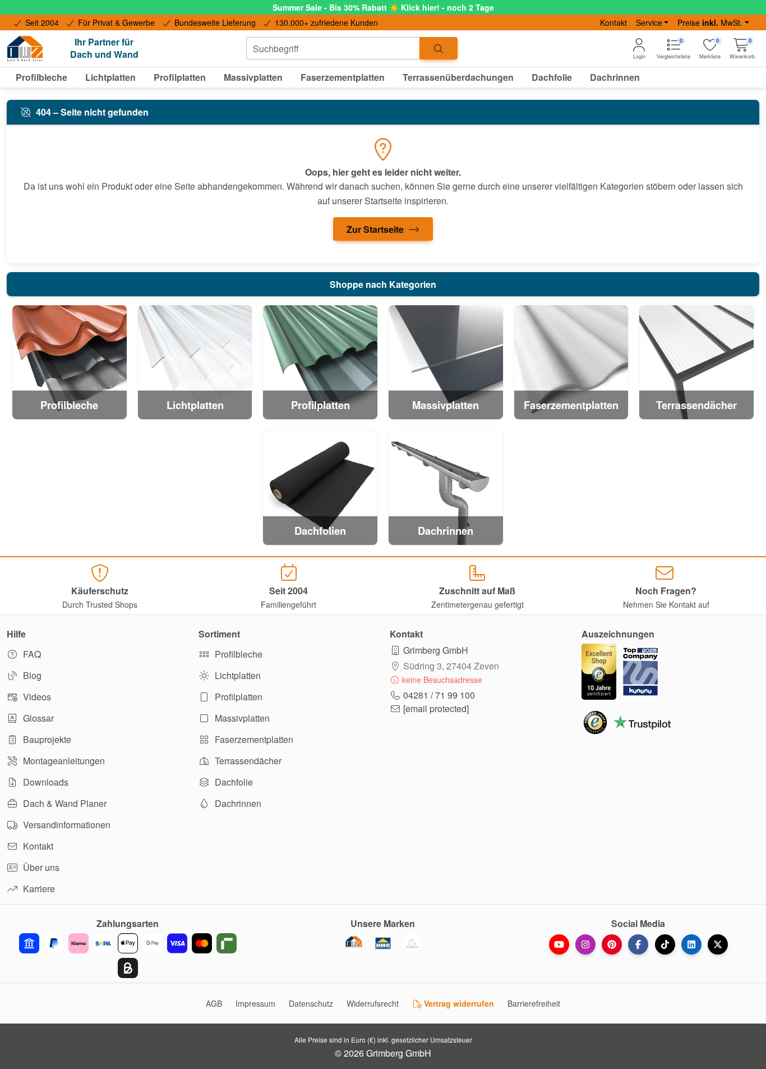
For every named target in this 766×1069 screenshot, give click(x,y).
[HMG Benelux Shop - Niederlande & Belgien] (383, 943)
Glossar (37, 718)
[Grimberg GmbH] (412, 943)
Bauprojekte (46, 739)
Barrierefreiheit (533, 1003)
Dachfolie (233, 782)
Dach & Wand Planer (64, 803)
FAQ (31, 654)
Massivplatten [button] (253, 77)
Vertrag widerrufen (458, 1003)
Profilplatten (237, 696)
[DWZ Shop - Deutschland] (354, 943)
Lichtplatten (237, 675)
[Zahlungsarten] (127, 955)
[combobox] (333, 48)
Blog (31, 675)
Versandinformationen (65, 824)
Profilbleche (237, 654)
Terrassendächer (247, 760)
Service (649, 22)
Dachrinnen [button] (615, 77)
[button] (742, 48)
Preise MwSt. (709, 22)
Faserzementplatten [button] (343, 77)
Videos (36, 696)
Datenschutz (311, 1003)
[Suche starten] (438, 48)
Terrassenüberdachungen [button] (458, 77)
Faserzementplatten (253, 739)
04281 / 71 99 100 (439, 695)
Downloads (44, 782)
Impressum (255, 1003)
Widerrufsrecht (373, 1003)
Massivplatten (241, 718)
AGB (214, 1003)
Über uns (40, 867)
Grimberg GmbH (435, 650)
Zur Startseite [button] (376, 229)
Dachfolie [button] (552, 77)
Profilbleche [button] (41, 77)
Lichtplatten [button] (110, 77)
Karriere (38, 888)
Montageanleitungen (63, 760)
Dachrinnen (237, 803)
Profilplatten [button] (180, 77)
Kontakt (613, 22)
